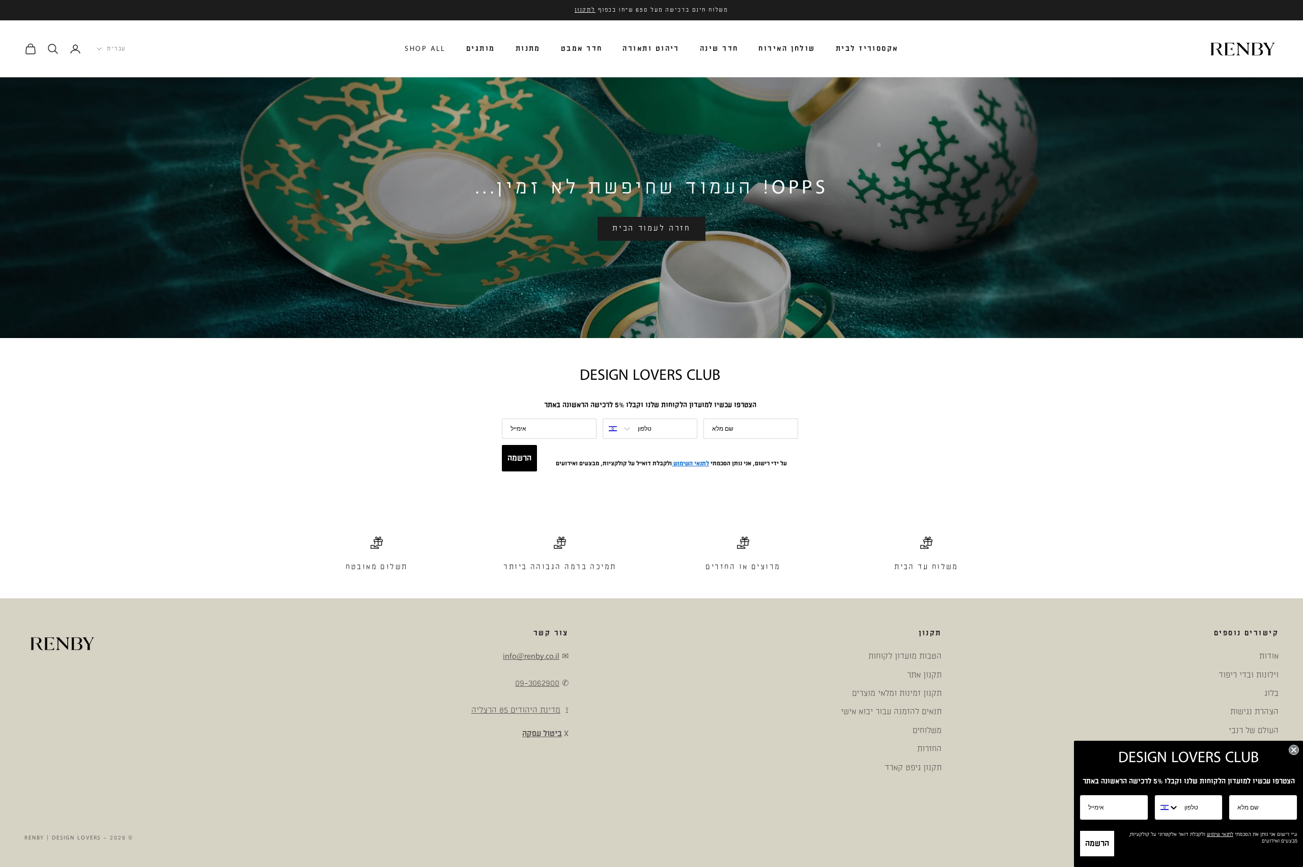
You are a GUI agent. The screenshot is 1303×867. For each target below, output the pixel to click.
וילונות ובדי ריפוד (1249, 675)
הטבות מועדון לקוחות (905, 656)
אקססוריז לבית (867, 48)
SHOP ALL (425, 48)
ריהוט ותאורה (650, 48)
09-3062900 (537, 683)
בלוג (1271, 693)
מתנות (528, 48)
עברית (116, 48)
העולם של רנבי (1254, 730)
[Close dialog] (1294, 750)
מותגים (480, 48)
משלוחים (927, 730)
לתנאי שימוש (1220, 834)
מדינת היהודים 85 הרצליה (515, 710)
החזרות (929, 748)
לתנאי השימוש (690, 463)
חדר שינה (719, 48)
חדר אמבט (582, 48)
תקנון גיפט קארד (913, 767)
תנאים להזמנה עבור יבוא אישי (891, 711)
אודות (1269, 656)
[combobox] (618, 428)
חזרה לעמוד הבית (651, 228)
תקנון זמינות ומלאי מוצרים (897, 693)
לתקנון (585, 10)
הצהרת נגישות (1254, 711)
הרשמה (519, 458)
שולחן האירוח (786, 48)
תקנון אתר (924, 675)
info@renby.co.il (531, 656)
